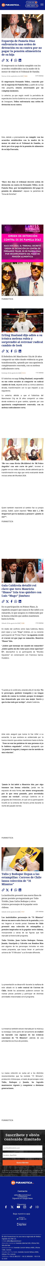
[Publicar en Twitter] (8, 60)
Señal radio (30, 6)
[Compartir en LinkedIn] (20, 60)
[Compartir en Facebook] (12, 60)
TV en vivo (31, 2)
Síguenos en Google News (22, 1198)
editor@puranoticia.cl (22, 1195)
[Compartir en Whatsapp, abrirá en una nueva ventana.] (16, 60)
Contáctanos (22, 1196)
